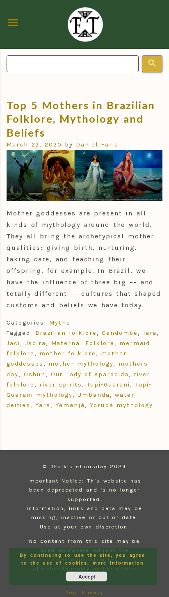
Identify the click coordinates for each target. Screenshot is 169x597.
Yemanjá (69, 405)
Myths (60, 322)
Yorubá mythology (121, 405)
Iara (150, 332)
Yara (42, 405)
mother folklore (67, 353)
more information (118, 563)
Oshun (35, 374)
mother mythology (80, 363)
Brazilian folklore (65, 332)
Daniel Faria (97, 144)
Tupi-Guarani (108, 384)
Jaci (13, 343)
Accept (86, 576)
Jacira (35, 343)
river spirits (60, 384)
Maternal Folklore (82, 343)
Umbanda (94, 394)
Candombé (120, 332)
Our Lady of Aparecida (90, 374)
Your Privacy (85, 592)
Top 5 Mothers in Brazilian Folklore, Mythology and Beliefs (81, 119)
